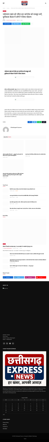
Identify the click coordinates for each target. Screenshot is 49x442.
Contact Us (5, 426)
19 (18, 408)
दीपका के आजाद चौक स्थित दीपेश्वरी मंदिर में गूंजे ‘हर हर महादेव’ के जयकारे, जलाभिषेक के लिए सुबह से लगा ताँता (27, 253)
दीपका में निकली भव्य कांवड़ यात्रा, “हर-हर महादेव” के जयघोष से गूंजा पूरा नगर (17, 246)
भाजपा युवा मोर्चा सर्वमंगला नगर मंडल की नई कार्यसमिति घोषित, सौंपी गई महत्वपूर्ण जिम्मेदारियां (24, 195)
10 (5, 406)
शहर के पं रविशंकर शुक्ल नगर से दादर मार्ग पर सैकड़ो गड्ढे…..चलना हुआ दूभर (21, 265)
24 (6, 410)
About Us (5, 424)
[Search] (45, 3)
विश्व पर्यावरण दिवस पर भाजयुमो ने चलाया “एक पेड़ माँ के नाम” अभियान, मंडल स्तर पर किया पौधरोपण (25, 208)
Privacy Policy (6, 422)
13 (24, 406)
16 (43, 406)
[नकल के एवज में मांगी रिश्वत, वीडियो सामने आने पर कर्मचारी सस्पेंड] (35, 146)
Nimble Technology (33, 436)
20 (24, 408)
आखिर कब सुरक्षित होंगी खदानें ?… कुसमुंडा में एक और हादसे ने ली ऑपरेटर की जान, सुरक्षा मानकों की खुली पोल (13, 155)
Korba (4, 11)
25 (12, 410)
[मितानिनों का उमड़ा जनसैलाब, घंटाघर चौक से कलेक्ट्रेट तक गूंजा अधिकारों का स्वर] (6, 190)
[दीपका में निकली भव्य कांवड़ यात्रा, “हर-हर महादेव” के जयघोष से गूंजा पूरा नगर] (24, 232)
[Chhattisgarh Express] (24, 3)
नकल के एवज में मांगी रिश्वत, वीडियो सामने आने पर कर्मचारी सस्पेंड (35, 154)
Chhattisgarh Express (11, 20)
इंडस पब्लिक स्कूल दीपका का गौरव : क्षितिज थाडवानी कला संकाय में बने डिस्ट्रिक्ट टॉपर (23, 201)
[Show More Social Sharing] (32, 24)
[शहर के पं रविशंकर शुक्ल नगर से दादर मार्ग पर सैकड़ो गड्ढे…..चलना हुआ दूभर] (6, 267)
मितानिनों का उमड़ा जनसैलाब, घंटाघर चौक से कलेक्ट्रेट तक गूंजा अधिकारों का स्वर (22, 189)
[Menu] (3, 3)
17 (5, 408)
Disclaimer (5, 428)
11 (12, 406)
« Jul (3, 414)
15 (36, 406)
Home (25, 438)
